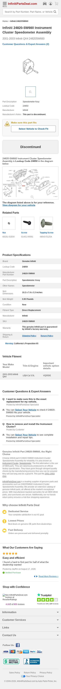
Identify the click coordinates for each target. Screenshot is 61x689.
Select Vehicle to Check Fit (33, 128)
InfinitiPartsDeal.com (11, 481)
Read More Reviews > (48, 576)
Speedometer (25, 463)
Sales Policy (14, 673)
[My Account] (51, 4)
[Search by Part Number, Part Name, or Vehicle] (55, 12)
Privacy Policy (46, 673)
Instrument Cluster (10, 463)
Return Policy (47, 336)
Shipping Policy (29, 336)
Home (5, 21)
